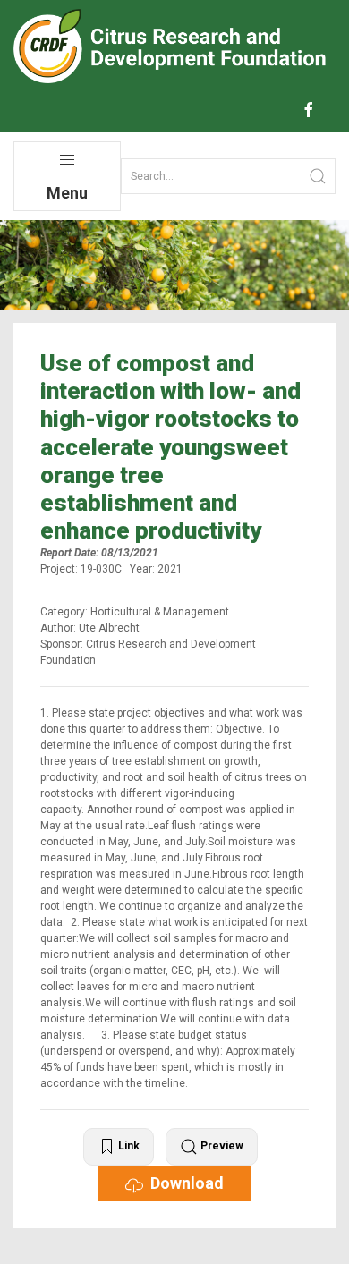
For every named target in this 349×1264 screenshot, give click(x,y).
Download (183, 1183)
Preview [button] (220, 1147)
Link (127, 1147)
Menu (67, 192)
